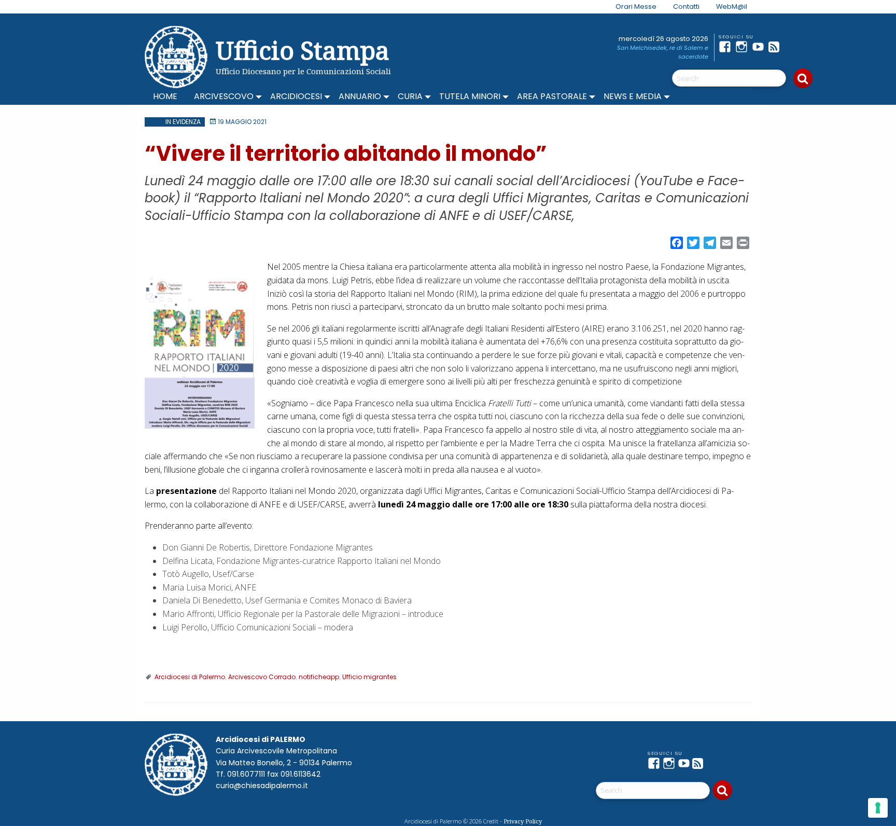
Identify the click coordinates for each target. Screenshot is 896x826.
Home (165, 96)
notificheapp (319, 676)
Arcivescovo (224, 96)
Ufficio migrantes (369, 676)
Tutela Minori (469, 96)
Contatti (686, 6)
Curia (410, 96)
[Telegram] (793, 46)
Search (803, 78)
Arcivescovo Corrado (262, 676)
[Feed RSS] (776, 46)
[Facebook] (727, 46)
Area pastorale (552, 96)
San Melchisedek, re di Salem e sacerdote (662, 52)
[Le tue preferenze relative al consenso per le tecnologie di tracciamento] (878, 808)
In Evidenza (183, 121)
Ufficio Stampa (302, 50)
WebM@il (731, 6)
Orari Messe (635, 6)
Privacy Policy (522, 821)
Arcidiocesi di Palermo (190, 676)
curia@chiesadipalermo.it (262, 785)
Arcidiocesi (296, 96)
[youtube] (760, 46)
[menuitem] (630, 6)
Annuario (360, 96)
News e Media (633, 96)
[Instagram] (743, 46)
